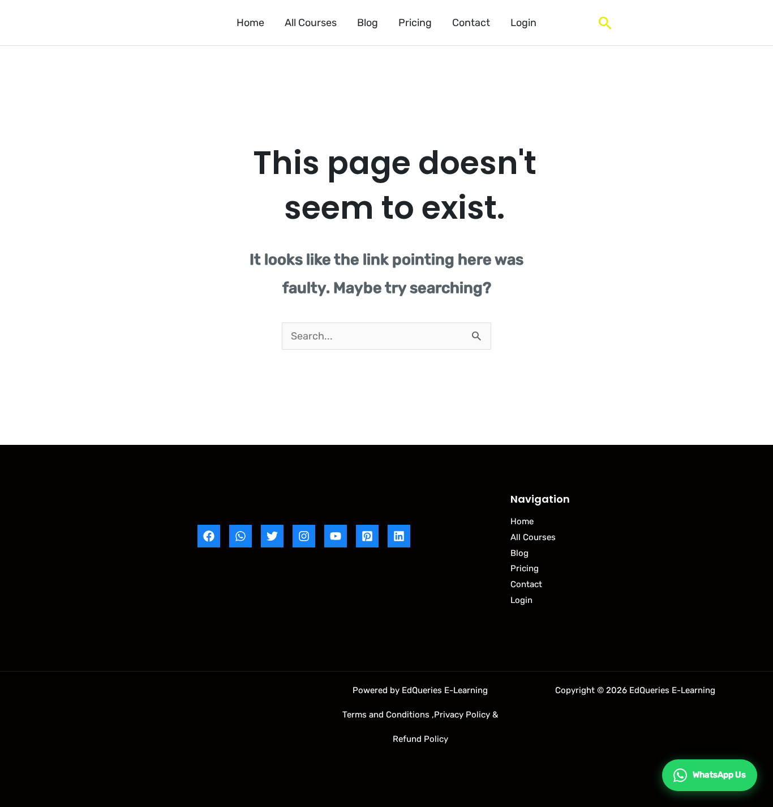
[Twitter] (272, 536)
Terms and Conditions (386, 715)
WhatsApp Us (719, 775)
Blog (367, 22)
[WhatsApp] (240, 536)
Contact (471, 22)
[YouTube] (335, 536)
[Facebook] (208, 536)
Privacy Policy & (466, 715)
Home (250, 22)
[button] (605, 23)
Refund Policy (420, 739)
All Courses (311, 22)
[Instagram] (304, 536)
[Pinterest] (367, 536)
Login (523, 22)
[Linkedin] (399, 536)
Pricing (415, 22)
